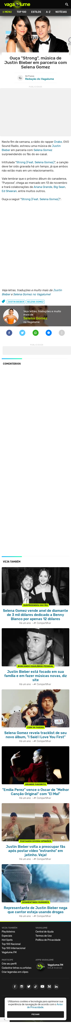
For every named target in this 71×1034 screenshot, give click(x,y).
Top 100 (21, 12)
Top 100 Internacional (13, 948)
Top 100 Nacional (11, 944)
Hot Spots (7, 939)
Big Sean (59, 187)
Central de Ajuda (45, 931)
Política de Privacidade (48, 939)
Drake (58, 141)
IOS (49, 967)
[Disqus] (35, 415)
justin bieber (16, 301)
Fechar (35, 1014)
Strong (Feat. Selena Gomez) (35, 162)
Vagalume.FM (9, 952)
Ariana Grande (43, 187)
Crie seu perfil (9, 963)
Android (58, 967)
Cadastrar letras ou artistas (16, 967)
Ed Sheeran (9, 191)
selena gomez (35, 301)
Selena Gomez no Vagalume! (31, 294)
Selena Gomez (43, 150)
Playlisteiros (8, 931)
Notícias (61, 12)
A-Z (48, 12)
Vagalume (17, 4)
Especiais (7, 935)
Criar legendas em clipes (15, 972)
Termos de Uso (44, 935)
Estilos (36, 12)
